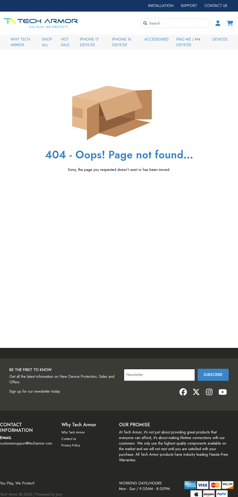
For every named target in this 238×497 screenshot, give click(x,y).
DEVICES (219, 39)
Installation (160, 5)
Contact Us (216, 5)
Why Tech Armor (20, 42)
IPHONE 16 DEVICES (121, 42)
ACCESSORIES (156, 39)
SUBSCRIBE (213, 374)
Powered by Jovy (48, 494)
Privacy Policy (70, 445)
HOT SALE (65, 42)
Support (189, 5)
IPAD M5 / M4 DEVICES (188, 42)
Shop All (47, 42)
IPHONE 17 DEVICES (89, 42)
